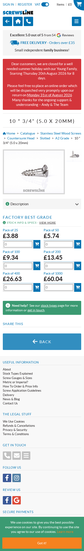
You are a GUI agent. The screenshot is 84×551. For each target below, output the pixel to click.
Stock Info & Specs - (31, 222)
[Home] (18, 21)
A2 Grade (62, 138)
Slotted (45, 138)
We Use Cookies (14, 421)
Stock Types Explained (18, 373)
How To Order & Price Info (20, 386)
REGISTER (25, 4)
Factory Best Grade (27, 217)
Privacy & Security (15, 430)
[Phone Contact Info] (7, 455)
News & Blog (11, 399)
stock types (49, 305)
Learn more (65, 532)
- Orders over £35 (48, 43)
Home (10, 133)
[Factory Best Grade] (34, 171)
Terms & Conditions (16, 434)
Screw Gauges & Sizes (17, 378)
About (7, 369)
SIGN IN (8, 4)
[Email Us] (16, 455)
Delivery (8, 395)
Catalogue (27, 133)
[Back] (7, 21)
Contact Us (10, 403)
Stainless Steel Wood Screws (60, 133)
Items (64, 4)
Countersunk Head (21, 138)
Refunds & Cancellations (19, 425)
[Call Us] (28, 21)
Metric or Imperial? (15, 382)
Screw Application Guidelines (22, 390)
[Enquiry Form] (26, 455)
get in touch (36, 310)
